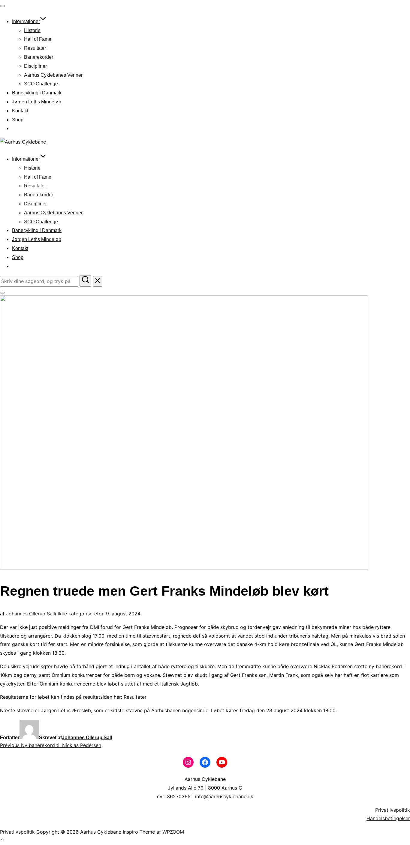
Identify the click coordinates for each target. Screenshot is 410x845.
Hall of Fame (37, 39)
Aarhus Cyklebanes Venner (53, 75)
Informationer (26, 21)
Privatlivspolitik (392, 810)
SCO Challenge (41, 83)
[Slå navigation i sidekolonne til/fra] (2, 292)
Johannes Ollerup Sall (30, 614)
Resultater (35, 48)
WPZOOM (173, 832)
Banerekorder (38, 57)
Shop (17, 119)
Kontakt (20, 110)
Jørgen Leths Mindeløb (36, 101)
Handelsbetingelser (388, 818)
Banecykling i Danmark (37, 92)
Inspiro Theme (139, 832)
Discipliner (35, 66)
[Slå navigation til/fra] (2, 6)
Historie (32, 30)
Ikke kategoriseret (78, 614)
